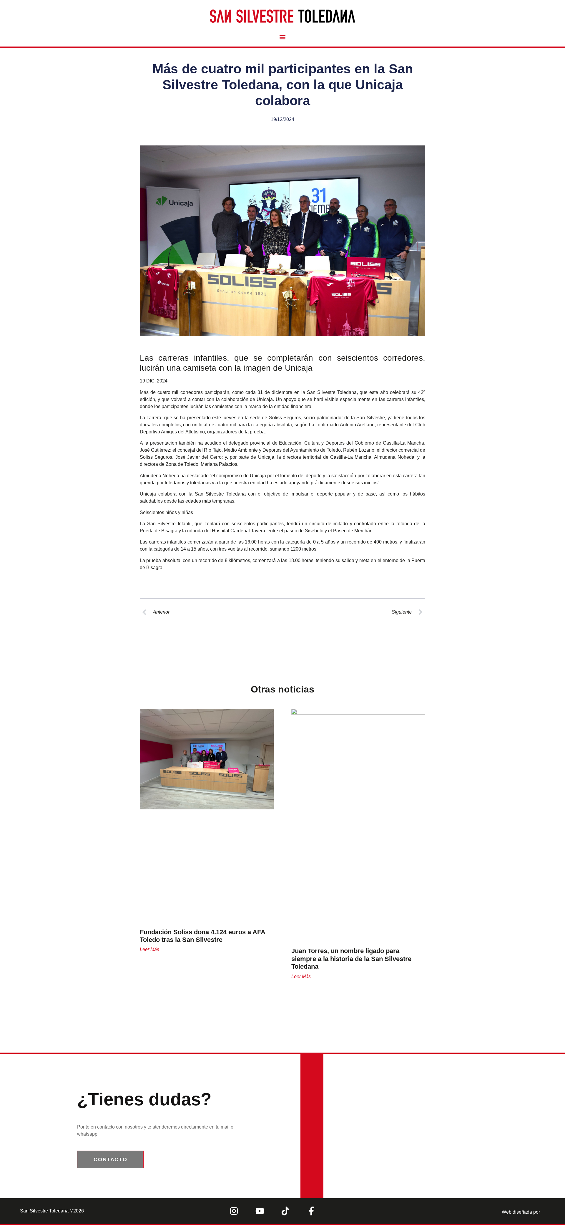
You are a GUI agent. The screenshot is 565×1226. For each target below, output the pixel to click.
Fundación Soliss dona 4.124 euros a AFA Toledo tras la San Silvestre (202, 935)
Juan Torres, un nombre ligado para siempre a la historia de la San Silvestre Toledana (351, 958)
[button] (283, 37)
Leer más (149, 949)
